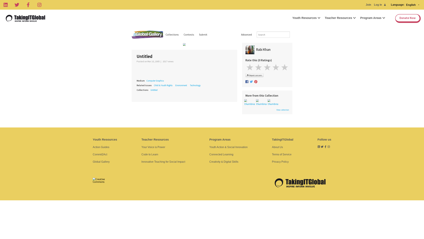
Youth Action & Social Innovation (228, 147)
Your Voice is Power (153, 147)
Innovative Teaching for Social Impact (163, 161)
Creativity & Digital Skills (223, 161)
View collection (282, 110)
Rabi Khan (263, 49)
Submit (203, 34)
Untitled (154, 90)
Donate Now (407, 18)
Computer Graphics (155, 80)
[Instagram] (39, 4)
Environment (181, 85)
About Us (277, 147)
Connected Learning (221, 154)
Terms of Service (282, 154)
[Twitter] (17, 4)
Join (368, 4)
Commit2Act (100, 154)
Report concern (255, 75)
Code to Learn (149, 154)
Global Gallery (147, 35)
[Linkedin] (5, 4)
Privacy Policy (280, 161)
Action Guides (101, 147)
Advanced (246, 34)
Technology (195, 85)
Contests (189, 34)
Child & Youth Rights (163, 85)
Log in (378, 4)
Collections (172, 34)
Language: (397, 4)
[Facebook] (28, 4)
